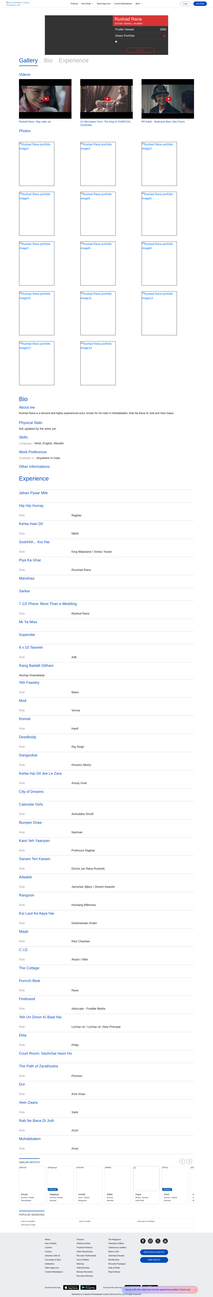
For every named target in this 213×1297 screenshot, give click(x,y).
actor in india (84, 1221)
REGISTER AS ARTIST (154, 1252)
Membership (113, 1260)
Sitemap (80, 1264)
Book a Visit (113, 1252)
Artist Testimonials (85, 1252)
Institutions (49, 1264)
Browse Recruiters (85, 1272)
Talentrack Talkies (116, 1243)
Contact (48, 1252)
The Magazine (114, 1239)
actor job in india (28, 1225)
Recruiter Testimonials (86, 1256)
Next (189, 1161)
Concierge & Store (53, 1260)
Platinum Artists (83, 1243)
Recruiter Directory (85, 1276)
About (47, 1239)
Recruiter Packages (117, 1264)
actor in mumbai (28, 1221)
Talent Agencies (104, 4)
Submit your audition (117, 1247)
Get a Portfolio (83, 1260)
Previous (182, 1161)
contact (140, 50)
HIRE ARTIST (154, 1260)
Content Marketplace (123, 4)
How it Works (50, 1243)
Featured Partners (84, 1247)
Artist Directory (83, 1268)
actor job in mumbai (145, 1221)
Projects (74, 4)
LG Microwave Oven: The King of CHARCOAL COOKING (105, 123)
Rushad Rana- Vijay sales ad (35, 121)
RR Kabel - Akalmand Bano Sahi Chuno (163, 121)
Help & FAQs (114, 1268)
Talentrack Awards (116, 1256)
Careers (48, 1247)
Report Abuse (114, 1272)
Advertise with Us (52, 1256)
